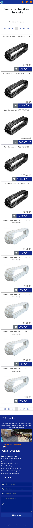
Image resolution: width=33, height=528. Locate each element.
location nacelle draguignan (10, 473)
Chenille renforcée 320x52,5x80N (16, 37)
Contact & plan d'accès (13, 445)
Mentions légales (8, 525)
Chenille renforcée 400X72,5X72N (17, 147)
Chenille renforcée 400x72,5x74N (16, 184)
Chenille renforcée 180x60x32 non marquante (16, 369)
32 (5, 29)
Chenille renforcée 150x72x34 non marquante (16, 295)
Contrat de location (23, 525)
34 (13, 29)
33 (9, 29)
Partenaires (9, 447)
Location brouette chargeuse (10, 471)
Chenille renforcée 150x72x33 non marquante (16, 258)
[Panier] (27, 2)
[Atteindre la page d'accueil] (1, 2)
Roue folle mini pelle (7, 466)
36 (20, 29)
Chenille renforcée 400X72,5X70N (17, 110)
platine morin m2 (6, 461)
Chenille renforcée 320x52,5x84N (16, 73)
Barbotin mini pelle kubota (9, 463)
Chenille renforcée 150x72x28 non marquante (16, 221)
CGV (16, 525)
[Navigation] (31, 2)
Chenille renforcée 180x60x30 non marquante (16, 332)
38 (28, 29)
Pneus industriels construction (11, 468)
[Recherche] (22, 2)
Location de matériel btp (9, 456)
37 (24, 29)
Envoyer (17, 515)
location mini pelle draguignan (11, 458)
